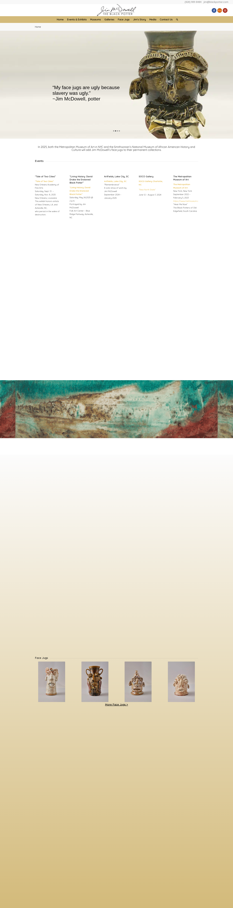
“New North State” (147, 189)
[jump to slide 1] (114, 131)
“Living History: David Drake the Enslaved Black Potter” (81, 179)
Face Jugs (41, 658)
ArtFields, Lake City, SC (116, 176)
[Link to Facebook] (214, 10)
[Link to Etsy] (219, 10)
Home (38, 26)
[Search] (176, 19)
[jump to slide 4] (119, 131)
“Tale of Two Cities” (45, 176)
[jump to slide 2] (115, 131)
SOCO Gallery (146, 176)
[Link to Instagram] (225, 10)
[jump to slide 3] (117, 131)
